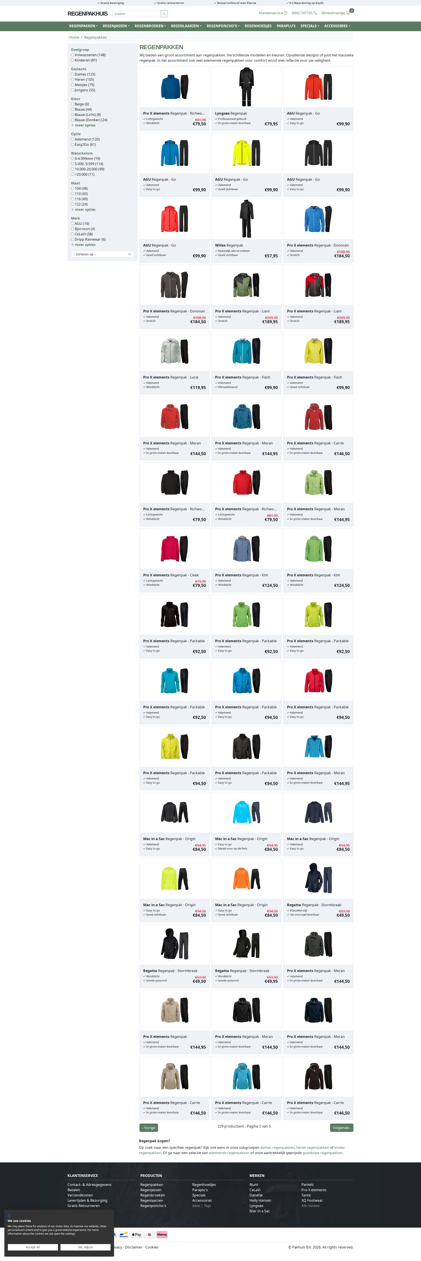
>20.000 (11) (84, 174)
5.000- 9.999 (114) (88, 163)
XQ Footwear (312, 1200)
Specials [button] (309, 25)
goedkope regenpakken (323, 1152)
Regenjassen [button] (115, 25)
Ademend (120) (87, 139)
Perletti (307, 1184)
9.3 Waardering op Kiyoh (306, 3)
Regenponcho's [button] (222, 25)
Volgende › (342, 1127)
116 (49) (81, 199)
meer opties (85, 125)
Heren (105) (84, 79)
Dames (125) (84, 74)
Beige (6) (81, 104)
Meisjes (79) (84, 84)
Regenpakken (151, 1184)
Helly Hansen (260, 1200)
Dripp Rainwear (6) (90, 239)
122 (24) (81, 204)
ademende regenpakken (229, 1152)
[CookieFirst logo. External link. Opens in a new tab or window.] (9, 1216)
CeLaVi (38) (83, 234)
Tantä (306, 1195)
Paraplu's (286, 25)
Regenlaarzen (151, 1200)
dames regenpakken (277, 1147)
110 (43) (81, 193)
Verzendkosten (80, 1195)
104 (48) (81, 188)
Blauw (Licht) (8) (87, 114)
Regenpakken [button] (82, 25)
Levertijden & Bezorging (87, 1200)
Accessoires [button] (336, 25)
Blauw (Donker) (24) (90, 119)
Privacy (116, 1247)
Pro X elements (313, 1189)
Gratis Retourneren (84, 1205)
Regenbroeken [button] (149, 25)
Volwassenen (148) (90, 54)
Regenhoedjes (258, 25)
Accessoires (202, 1200)
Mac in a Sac (260, 1211)
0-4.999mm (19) (87, 158)
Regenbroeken (152, 1195)
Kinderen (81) (85, 60)
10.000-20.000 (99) (89, 169)
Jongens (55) (84, 90)
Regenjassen (150, 1189)
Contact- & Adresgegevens (90, 1184)
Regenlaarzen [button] (185, 25)
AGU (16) (81, 223)
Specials (199, 1195)
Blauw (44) (83, 109)
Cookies (152, 1247)
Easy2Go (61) (85, 144)
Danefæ (256, 1195)
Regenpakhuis (87, 14)
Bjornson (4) (84, 228)
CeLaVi (255, 1189)
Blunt (254, 1184)
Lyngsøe (256, 1205)
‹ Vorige (148, 1127)
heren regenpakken (312, 1147)
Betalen (74, 1189)
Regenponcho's (153, 1205)
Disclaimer (134, 1247)
